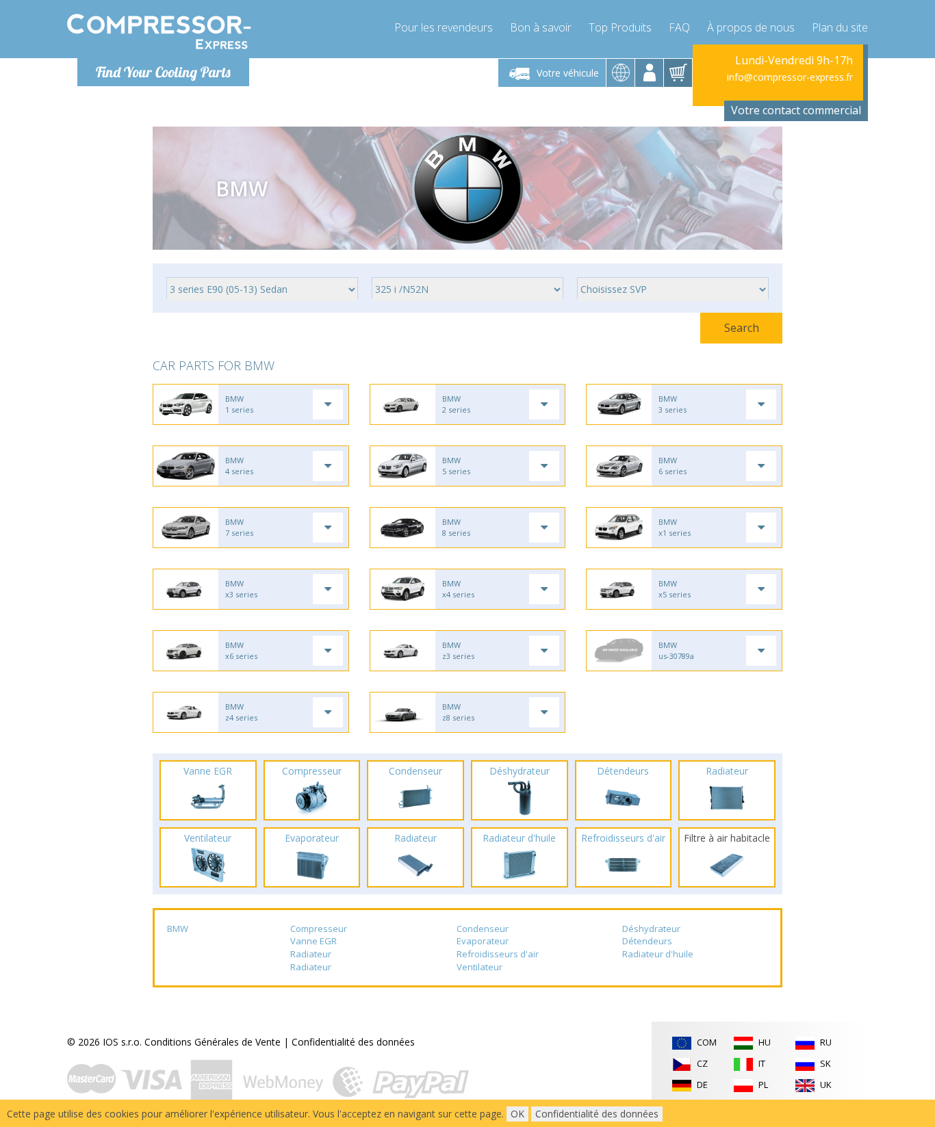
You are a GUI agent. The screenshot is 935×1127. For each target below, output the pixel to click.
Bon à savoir (541, 27)
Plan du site (840, 27)
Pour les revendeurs (443, 27)
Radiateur (310, 954)
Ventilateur (479, 967)
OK (517, 1113)
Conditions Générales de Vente (212, 1041)
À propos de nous (751, 27)
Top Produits (620, 27)
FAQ (679, 27)
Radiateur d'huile (657, 954)
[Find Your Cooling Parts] (159, 31)
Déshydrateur (651, 928)
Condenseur (483, 928)
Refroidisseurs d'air (498, 954)
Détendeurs (647, 941)
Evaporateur (483, 941)
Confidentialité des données (353, 1041)
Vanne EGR (313, 941)
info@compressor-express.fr (790, 76)
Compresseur (318, 928)
